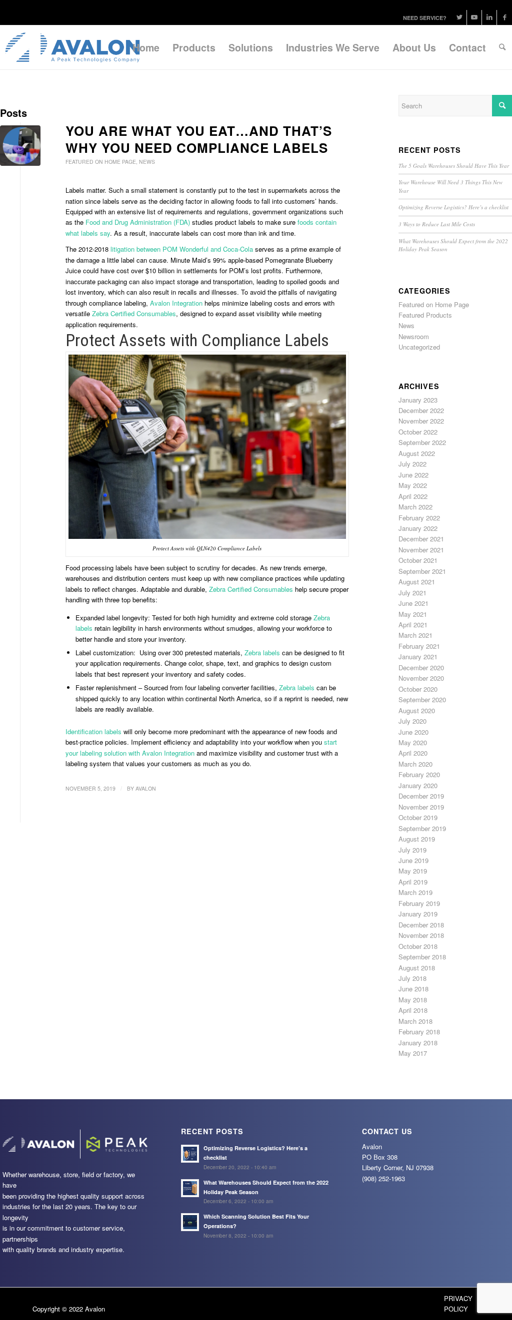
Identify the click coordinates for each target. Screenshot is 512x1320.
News (147, 161)
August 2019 (416, 839)
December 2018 (421, 924)
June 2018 (413, 988)
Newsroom (413, 336)
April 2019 (413, 881)
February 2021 (419, 646)
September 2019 (422, 828)
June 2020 (413, 732)
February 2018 (419, 1031)
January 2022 (418, 528)
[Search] (502, 47)
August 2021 (416, 581)
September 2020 (422, 699)
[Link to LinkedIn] (489, 17)
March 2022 (415, 506)
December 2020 (421, 667)
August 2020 (416, 710)
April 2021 (413, 624)
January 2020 (418, 785)
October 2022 (418, 432)
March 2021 (415, 635)
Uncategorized (419, 347)
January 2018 (418, 1042)
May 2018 (412, 999)
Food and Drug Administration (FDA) (138, 222)
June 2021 (413, 603)
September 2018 (422, 956)
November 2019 (421, 807)
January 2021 (418, 656)
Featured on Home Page (101, 161)
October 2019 (418, 817)
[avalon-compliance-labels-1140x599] (20, 145)
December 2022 (421, 410)
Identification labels (94, 731)
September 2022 (422, 442)
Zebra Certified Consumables (251, 589)
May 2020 (412, 742)
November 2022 (421, 421)
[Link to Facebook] (504, 17)
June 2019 (413, 860)
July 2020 (412, 721)
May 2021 (412, 614)
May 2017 (412, 1053)
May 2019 (412, 871)
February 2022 (419, 517)
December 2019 (421, 796)
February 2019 (419, 903)
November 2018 (421, 935)
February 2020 (419, 774)
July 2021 (412, 592)
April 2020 (413, 753)
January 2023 (418, 400)
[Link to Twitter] (459, 17)
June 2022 (413, 474)
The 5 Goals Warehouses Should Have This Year (453, 165)
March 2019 (415, 892)
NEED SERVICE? (424, 17)
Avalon (146, 788)
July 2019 (412, 850)
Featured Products (425, 315)
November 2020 (421, 678)
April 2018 (413, 1010)
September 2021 (422, 571)
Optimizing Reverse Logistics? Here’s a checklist (453, 207)
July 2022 (412, 463)
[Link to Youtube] (474, 17)
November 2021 (421, 549)
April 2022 (413, 496)
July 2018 (412, 978)
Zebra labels (262, 652)
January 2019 (418, 913)
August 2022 (416, 453)
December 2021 (421, 538)
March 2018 (415, 1021)
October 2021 (418, 560)
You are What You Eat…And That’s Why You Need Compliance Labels (199, 139)
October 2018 (418, 946)
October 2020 (418, 689)
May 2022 (412, 485)
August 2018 (416, 967)
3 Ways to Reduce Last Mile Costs (436, 224)
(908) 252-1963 (383, 1178)
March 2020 (415, 764)
